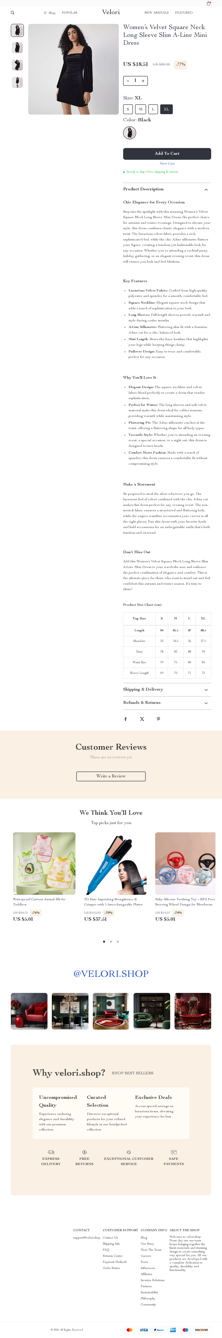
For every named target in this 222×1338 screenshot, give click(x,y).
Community (148, 1304)
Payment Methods (115, 1262)
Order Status (111, 1268)
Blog (144, 1237)
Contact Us (110, 1237)
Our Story (147, 1244)
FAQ (106, 1250)
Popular (69, 13)
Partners (146, 1286)
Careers (146, 1256)
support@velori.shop (86, 1237)
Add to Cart (167, 154)
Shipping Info (111, 1244)
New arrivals (157, 13)
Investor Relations (153, 1280)
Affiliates (146, 1274)
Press (144, 1262)
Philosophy (148, 1298)
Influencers (148, 1268)
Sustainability (149, 1292)
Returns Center (112, 1256)
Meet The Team (151, 1250)
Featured (184, 13)
